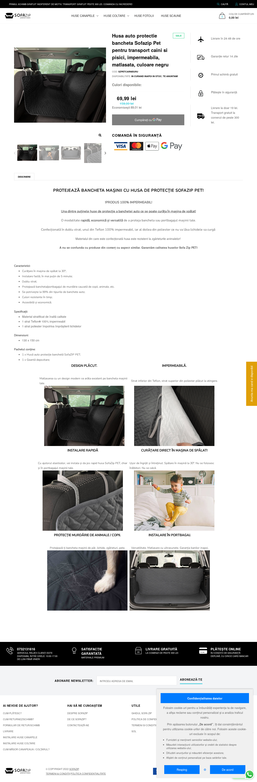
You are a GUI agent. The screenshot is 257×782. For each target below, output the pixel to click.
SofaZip (74, 769)
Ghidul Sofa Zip (142, 713)
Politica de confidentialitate (151, 719)
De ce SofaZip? (77, 719)
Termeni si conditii (144, 725)
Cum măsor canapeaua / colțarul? (26, 749)
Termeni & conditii (58, 773)
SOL (134, 731)
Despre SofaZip (77, 713)
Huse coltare (114, 16)
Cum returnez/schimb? (18, 719)
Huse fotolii (144, 16)
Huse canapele (83, 16)
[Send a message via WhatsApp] (249, 774)
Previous (14, 153)
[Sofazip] (18, 770)
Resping (182, 770)
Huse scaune (171, 16)
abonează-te (191, 679)
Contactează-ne (78, 725)
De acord (228, 770)
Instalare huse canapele (20, 737)
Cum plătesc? (12, 713)
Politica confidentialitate (88, 773)
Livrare (8, 731)
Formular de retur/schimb (21, 725)
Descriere (24, 176)
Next (105, 153)
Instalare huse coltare (19, 743)
